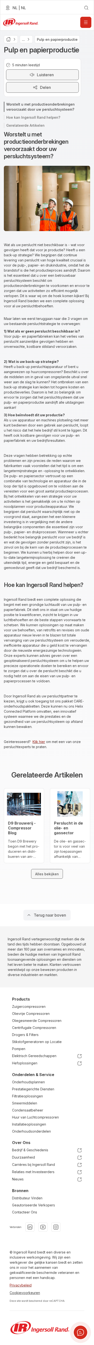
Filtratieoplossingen (27, 1096)
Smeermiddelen (24, 1103)
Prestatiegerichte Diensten (33, 1089)
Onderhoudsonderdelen (31, 1131)
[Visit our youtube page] (42, 1227)
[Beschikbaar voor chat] (80, 1332)
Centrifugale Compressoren (34, 1028)
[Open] (85, 22)
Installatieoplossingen (29, 1124)
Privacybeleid (21, 1285)
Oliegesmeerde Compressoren (36, 1021)
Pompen (18, 1049)
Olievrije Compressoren (31, 1013)
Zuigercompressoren (29, 1006)
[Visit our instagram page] (55, 1227)
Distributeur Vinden (27, 1198)
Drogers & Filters (25, 1035)
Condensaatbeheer (27, 1110)
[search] (86, 7)
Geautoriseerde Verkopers (33, 1205)
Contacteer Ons (24, 1212)
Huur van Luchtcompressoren (35, 1117)
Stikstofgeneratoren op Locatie (37, 1042)
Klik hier (39, 742)
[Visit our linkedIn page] (29, 1227)
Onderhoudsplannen (28, 1082)
